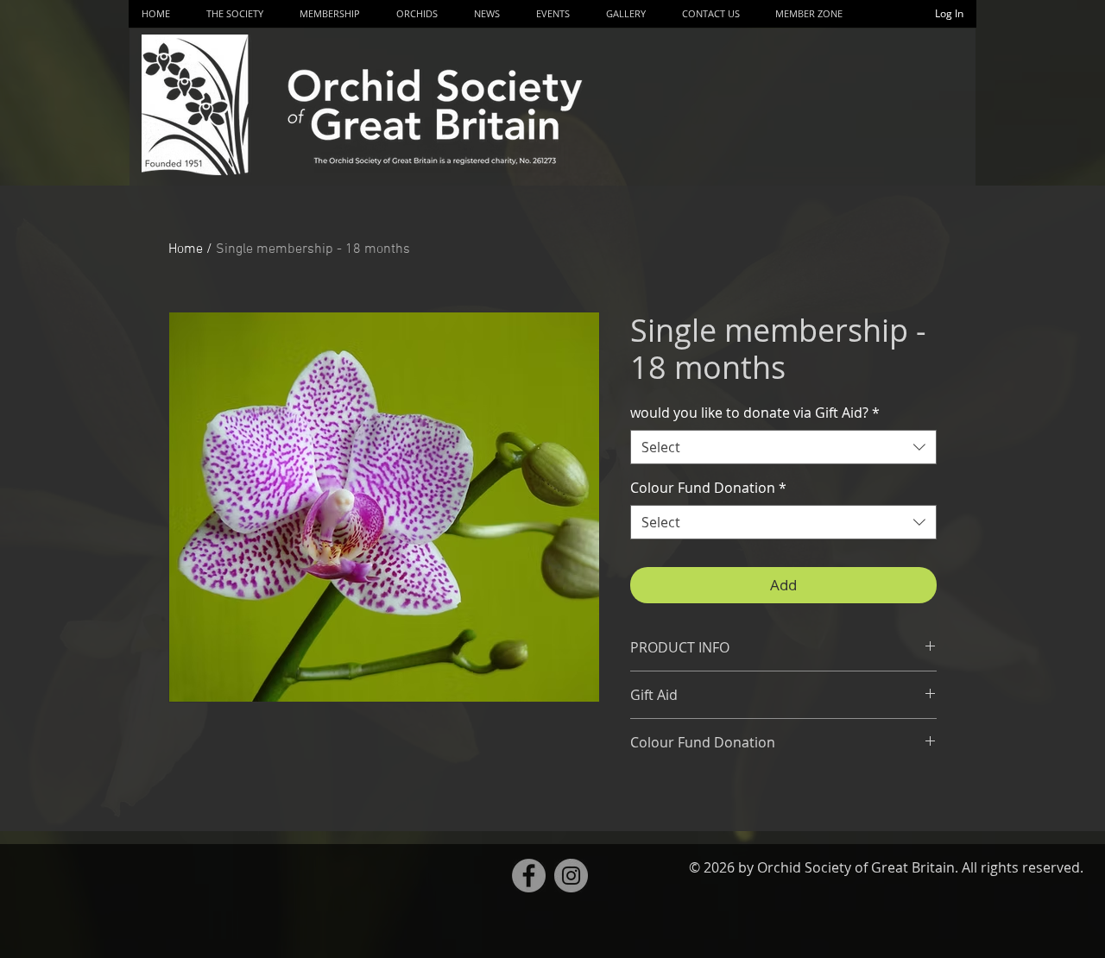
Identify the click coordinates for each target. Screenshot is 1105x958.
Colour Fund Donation (708, 487)
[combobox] (783, 447)
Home (185, 249)
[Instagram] (571, 875)
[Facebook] (529, 875)
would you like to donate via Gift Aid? (755, 412)
